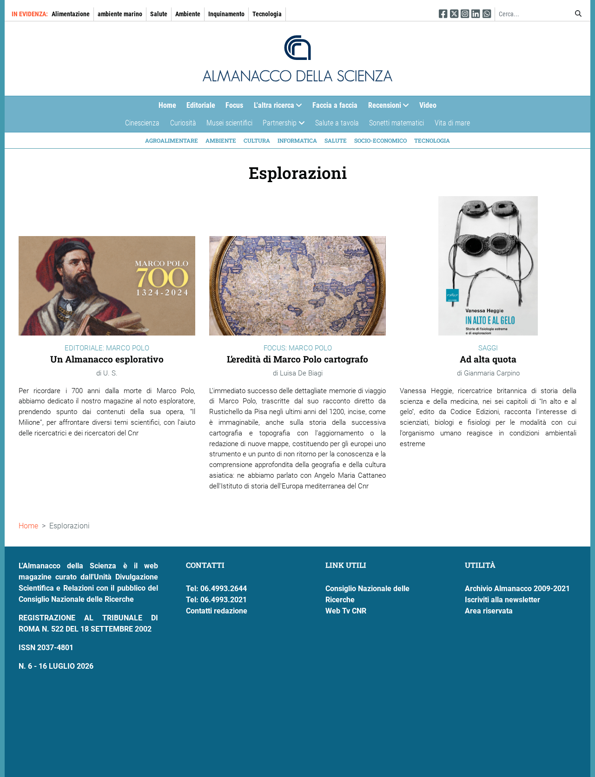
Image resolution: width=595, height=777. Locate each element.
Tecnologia (267, 14)
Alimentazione (71, 14)
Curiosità (183, 123)
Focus (234, 105)
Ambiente (187, 14)
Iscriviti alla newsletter (502, 599)
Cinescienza (142, 123)
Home (167, 105)
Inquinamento (226, 14)
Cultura (257, 140)
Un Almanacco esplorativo (107, 359)
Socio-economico (380, 140)
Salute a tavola (337, 123)
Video (427, 105)
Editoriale (200, 105)
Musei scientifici (229, 123)
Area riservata (489, 610)
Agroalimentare (171, 140)
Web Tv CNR (345, 610)
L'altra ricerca (271, 107)
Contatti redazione (216, 610)
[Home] (297, 58)
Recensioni (382, 107)
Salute (158, 14)
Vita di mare (452, 123)
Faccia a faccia (334, 105)
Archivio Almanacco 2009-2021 (517, 588)
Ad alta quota (488, 359)
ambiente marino (120, 14)
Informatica (297, 140)
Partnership (277, 125)
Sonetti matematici (396, 123)
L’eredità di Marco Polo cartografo (297, 359)
